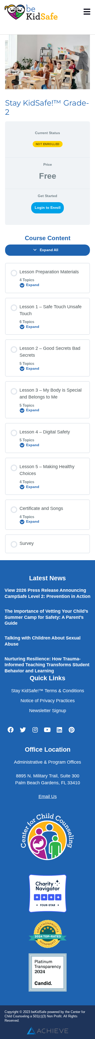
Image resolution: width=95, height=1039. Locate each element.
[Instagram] (35, 730)
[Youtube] (47, 730)
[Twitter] (23, 730)
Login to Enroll (48, 208)
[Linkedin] (59, 730)
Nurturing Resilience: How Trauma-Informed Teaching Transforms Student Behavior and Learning (47, 664)
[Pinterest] (71, 730)
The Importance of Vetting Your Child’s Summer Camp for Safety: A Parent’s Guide (46, 617)
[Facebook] (11, 730)
